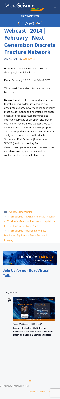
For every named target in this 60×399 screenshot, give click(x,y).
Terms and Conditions (36, 391)
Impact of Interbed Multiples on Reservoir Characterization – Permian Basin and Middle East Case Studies (33, 331)
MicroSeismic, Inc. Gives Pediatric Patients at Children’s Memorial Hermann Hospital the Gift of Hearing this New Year (30, 221)
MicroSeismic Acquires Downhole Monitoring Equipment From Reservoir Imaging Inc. (26, 235)
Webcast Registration (20, 212)
